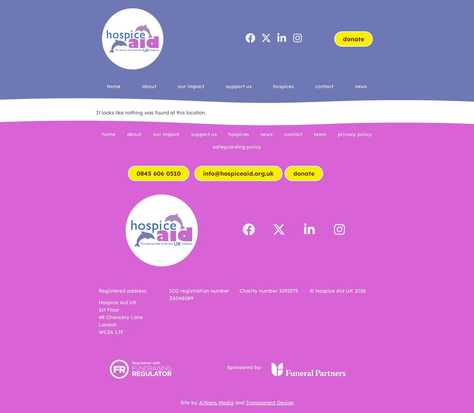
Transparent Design (270, 402)
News (361, 86)
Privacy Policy (355, 134)
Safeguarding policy (237, 147)
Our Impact (191, 86)
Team (320, 134)
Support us (239, 86)
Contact (324, 86)
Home (114, 86)
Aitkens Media (216, 402)
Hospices (283, 86)
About (149, 86)
